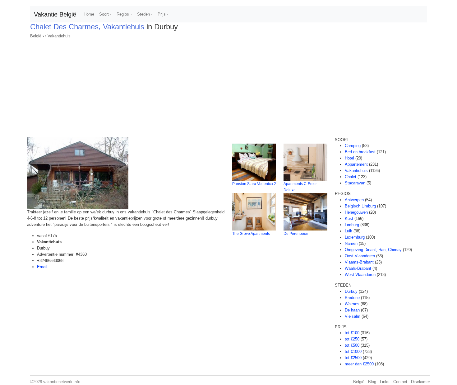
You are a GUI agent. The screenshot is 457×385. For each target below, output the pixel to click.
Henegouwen (356, 212)
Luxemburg (355, 237)
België (35, 36)
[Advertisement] (228, 86)
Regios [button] (123, 14)
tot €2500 (353, 357)
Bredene (352, 297)
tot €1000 (353, 351)
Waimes (352, 304)
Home (89, 14)
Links (385, 381)
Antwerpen (354, 199)
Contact (400, 381)
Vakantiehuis (59, 36)
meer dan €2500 (359, 364)
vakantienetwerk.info (61, 381)
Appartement (356, 164)
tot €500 (352, 345)
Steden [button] (143, 14)
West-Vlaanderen (360, 274)
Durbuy (351, 291)
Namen (351, 243)
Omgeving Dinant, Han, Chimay (373, 249)
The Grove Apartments (251, 233)
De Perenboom (296, 233)
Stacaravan (355, 183)
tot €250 (352, 339)
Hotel (349, 158)
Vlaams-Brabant (359, 262)
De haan (352, 310)
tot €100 (352, 332)
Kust (349, 218)
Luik (348, 231)
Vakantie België (55, 14)
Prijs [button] (162, 14)
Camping (353, 145)
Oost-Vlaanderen (360, 256)
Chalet (350, 176)
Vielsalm (352, 316)
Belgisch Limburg (360, 206)
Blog (372, 381)
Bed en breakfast (360, 152)
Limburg (352, 224)
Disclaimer (420, 381)
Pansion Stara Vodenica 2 (254, 184)
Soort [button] (104, 14)
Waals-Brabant (358, 268)
